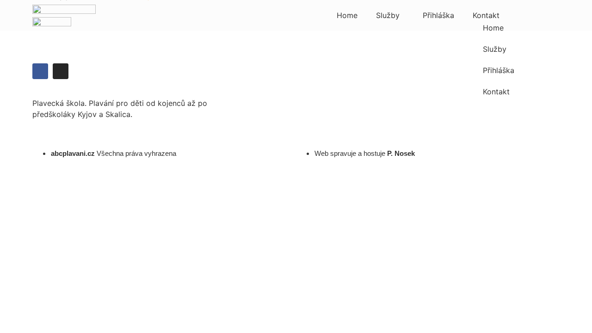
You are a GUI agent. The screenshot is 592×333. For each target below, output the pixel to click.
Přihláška (438, 15)
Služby (388, 15)
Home (347, 15)
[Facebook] (40, 71)
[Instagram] (60, 71)
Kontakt (486, 15)
